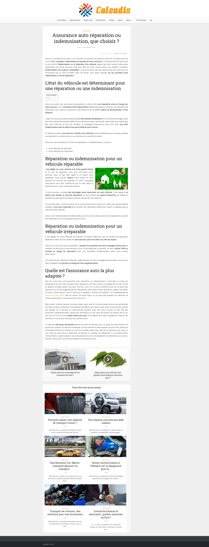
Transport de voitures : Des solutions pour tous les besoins (65, 513)
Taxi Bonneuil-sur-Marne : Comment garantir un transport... (65, 465)
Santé (120, 20)
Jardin (112, 20)
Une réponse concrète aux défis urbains (106, 421)
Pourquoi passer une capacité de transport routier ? (65, 421)
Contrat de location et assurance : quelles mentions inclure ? (106, 514)
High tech (88, 20)
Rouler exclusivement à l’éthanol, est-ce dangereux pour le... (105, 465)
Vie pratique (141, 20)
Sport (128, 20)
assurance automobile (55, 295)
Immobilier (100, 20)
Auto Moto (61, 20)
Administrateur (90, 47)
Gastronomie (74, 20)
